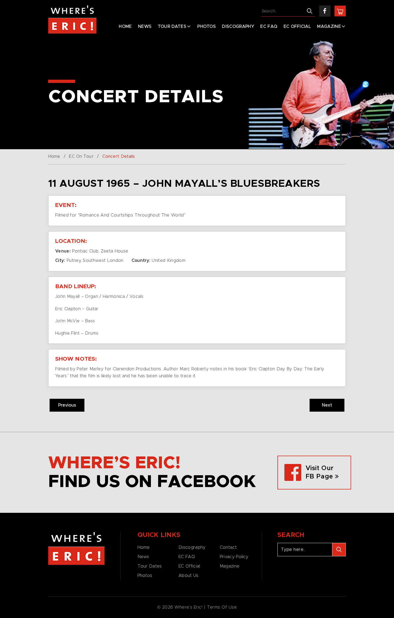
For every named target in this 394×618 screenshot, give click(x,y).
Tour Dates (172, 26)
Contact (228, 547)
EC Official (297, 26)
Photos (206, 26)
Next (327, 405)
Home (125, 26)
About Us (188, 575)
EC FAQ (268, 26)
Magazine (329, 26)
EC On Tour (81, 156)
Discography (238, 26)
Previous (67, 405)
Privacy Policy (234, 557)
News (144, 26)
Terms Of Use (222, 607)
